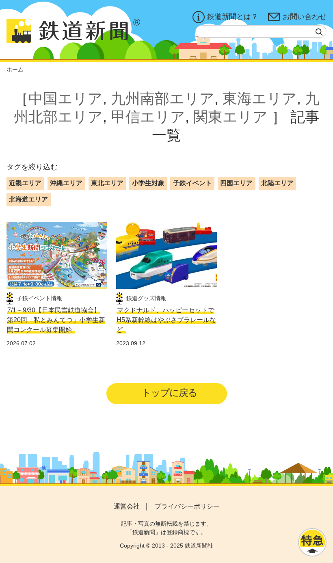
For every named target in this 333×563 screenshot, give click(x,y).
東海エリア (260, 98)
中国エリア (65, 98)
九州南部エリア (162, 98)
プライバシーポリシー (187, 506)
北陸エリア (277, 183)
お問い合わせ (305, 17)
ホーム (15, 69)
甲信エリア (148, 116)
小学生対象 (148, 183)
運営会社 (127, 506)
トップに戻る (169, 392)
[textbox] (261, 31)
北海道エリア (28, 199)
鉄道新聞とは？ (232, 17)
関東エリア (230, 116)
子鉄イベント (192, 183)
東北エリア (107, 183)
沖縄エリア (66, 183)
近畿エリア (25, 183)
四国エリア (236, 183)
